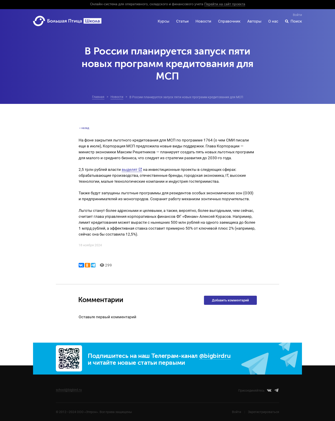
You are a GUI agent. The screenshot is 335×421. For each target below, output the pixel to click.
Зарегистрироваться (263, 412)
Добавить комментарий (230, 300)
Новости (203, 21)
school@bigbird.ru (69, 390)
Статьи (182, 21)
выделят (129, 169)
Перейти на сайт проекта (224, 4)
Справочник (229, 21)
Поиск (296, 21)
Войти (297, 15)
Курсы (163, 21)
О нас (273, 21)
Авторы (254, 21)
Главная (98, 97)
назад (85, 128)
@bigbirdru (215, 356)
